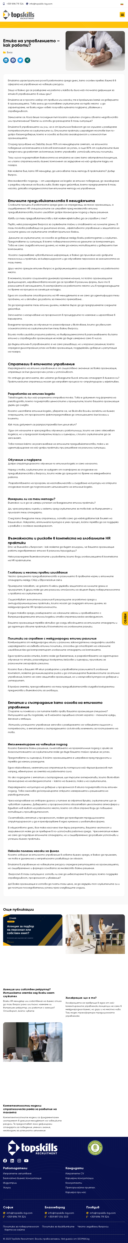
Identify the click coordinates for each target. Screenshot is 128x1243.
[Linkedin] (12, 1161)
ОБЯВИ (125, 618)
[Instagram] (19, 1161)
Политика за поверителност (21, 1226)
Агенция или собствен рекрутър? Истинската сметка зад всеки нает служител (28, 993)
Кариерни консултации (80, 1178)
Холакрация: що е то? (81, 997)
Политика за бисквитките (58, 1226)
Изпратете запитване (17, 1173)
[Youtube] (26, 1161)
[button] (122, 14)
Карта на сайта (15, 1229)
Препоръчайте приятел (80, 1187)
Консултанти (74, 1182)
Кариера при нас (76, 1192)
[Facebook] (5, 1161)
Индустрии (10, 1182)
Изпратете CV (75, 1173)
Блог (9, 52)
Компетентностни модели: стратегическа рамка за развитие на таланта (30, 1109)
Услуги (7, 1187)
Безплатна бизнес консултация (22, 1178)
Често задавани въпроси (93, 1226)
